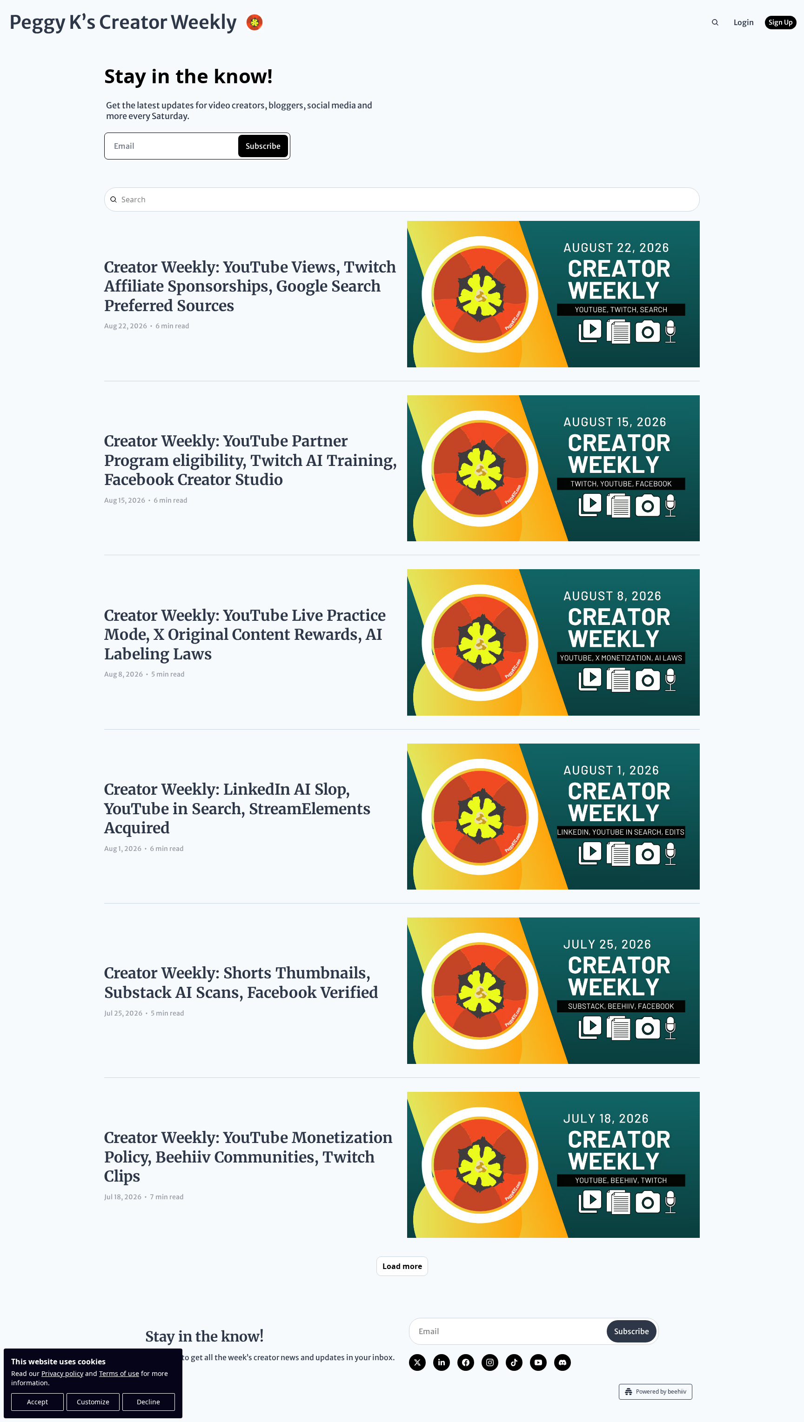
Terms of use (119, 1373)
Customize (93, 1401)
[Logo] (254, 22)
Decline (148, 1401)
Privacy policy (62, 1373)
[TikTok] (514, 1362)
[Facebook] (465, 1362)
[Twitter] (417, 1362)
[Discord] (562, 1362)
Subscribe (263, 146)
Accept (37, 1401)
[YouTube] (538, 1362)
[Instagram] (490, 1362)
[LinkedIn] (441, 1362)
